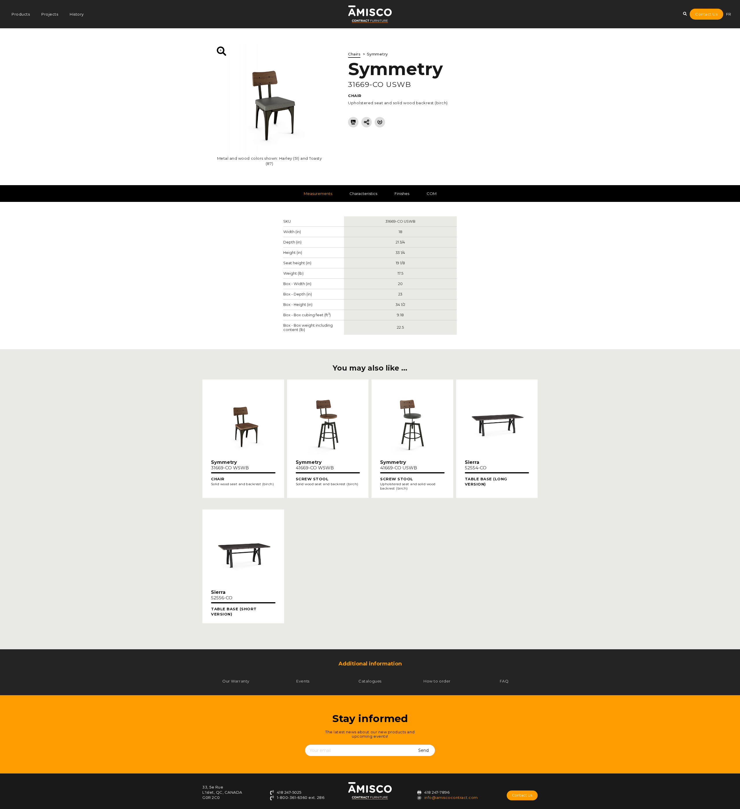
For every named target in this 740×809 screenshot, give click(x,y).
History (77, 14)
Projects (49, 14)
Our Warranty (235, 681)
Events (302, 681)
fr (728, 14)
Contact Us (706, 14)
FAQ (504, 681)
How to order (436, 681)
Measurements (318, 193)
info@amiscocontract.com (451, 797)
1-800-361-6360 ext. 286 (300, 797)
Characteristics (363, 193)
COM (431, 193)
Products (21, 14)
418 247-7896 (436, 792)
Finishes (402, 193)
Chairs (354, 54)
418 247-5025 (288, 792)
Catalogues (369, 681)
